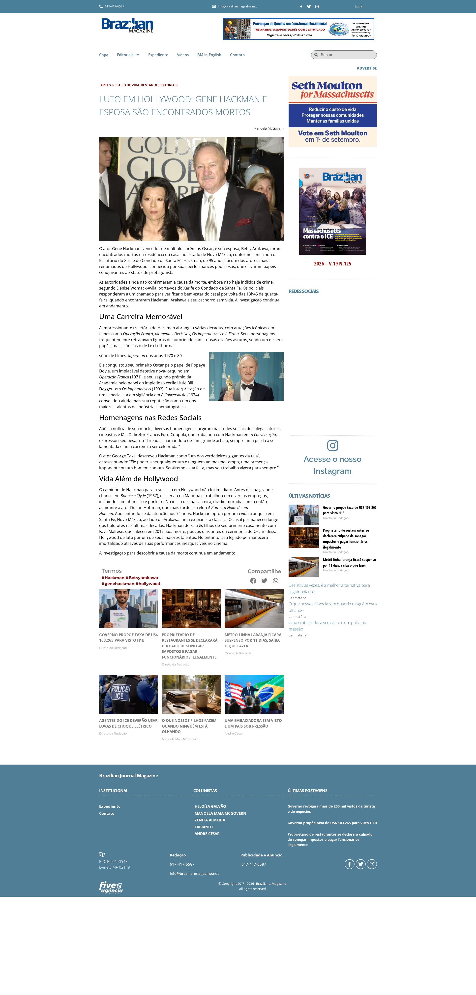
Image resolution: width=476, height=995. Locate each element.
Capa (103, 54)
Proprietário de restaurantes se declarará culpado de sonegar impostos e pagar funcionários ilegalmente (189, 646)
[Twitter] (309, 6)
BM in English (209, 54)
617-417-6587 (182, 864)
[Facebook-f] (301, 6)
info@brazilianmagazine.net (194, 873)
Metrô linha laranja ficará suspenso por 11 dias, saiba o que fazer (253, 640)
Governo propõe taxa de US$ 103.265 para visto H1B (332, 822)
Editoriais (125, 54)
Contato (237, 54)
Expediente (158, 54)
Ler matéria (297, 598)
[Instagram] (317, 6)
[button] (253, 580)
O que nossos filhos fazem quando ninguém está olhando (189, 726)
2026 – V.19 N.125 (332, 263)
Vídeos (183, 54)
